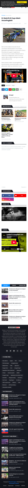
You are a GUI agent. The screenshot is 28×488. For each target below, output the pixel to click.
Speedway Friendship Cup (16, 375)
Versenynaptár (11, 372)
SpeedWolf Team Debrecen (8, 370)
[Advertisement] (14, 268)
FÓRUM (23, 485)
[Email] (17, 89)
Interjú (4, 372)
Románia (4, 385)
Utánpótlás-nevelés (7, 387)
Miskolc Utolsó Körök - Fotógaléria (15, 468)
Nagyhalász (5, 368)
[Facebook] (3, 89)
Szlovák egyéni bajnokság (16, 429)
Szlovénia (20, 377)
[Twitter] (6, 89)
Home (4, 485)
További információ (17, 5)
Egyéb (11, 360)
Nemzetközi (5, 360)
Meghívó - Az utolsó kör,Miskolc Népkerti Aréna (17, 461)
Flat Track (5, 380)
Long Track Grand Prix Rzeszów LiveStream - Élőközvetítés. (17, 454)
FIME (11, 365)
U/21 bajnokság (12, 385)
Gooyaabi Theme (14, 483)
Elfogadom (22, 2)
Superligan (11, 380)
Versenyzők (22, 285)
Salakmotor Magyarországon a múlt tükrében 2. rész (17, 317)
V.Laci (11, 95)
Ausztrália (8, 15)
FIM (15, 360)
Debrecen (19, 370)
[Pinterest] (10, 89)
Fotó (11, 368)
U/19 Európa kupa (6, 382)
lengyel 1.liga (17, 368)
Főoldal (3, 15)
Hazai (20, 360)
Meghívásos (5, 365)
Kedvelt (6, 285)
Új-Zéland (18, 380)
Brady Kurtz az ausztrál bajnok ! (6, 119)
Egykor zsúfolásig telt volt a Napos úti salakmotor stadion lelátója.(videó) (17, 297)
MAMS (18, 372)
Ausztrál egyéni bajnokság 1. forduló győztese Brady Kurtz (7, 135)
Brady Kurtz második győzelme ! (20, 119)
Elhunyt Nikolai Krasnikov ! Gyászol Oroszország (14, 216)
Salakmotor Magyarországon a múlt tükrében (17, 289)
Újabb (3, 187)
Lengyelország (14, 363)
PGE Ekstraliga (6, 363)
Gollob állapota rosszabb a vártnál (16, 474)
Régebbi (23, 187)
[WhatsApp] (13, 89)
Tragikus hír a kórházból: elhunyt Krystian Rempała (16, 448)
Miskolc (14, 382)
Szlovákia (5, 377)
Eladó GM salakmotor (15, 303)
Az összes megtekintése (20, 106)
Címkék (14, 285)
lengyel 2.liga (5, 375)
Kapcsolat (10, 485)
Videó (13, 85)
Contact (17, 485)
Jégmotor (17, 365)
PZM (19, 382)
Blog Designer (13, 482)
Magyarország (12, 377)
